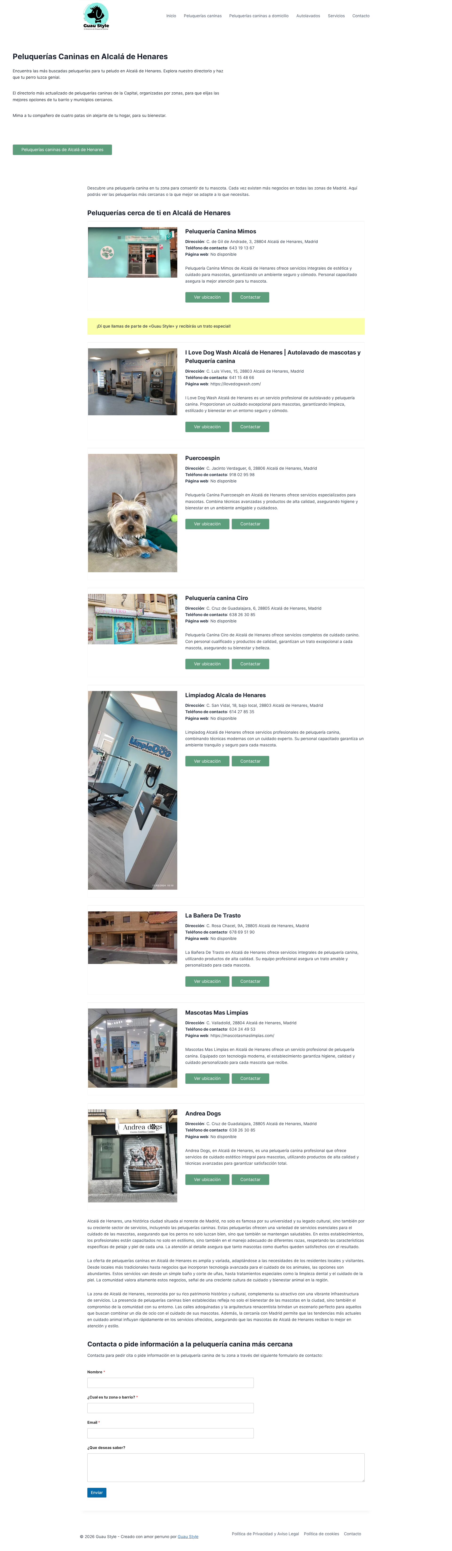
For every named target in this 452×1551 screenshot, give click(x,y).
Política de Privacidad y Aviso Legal (265, 1533)
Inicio (171, 15)
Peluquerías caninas (203, 15)
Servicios (336, 15)
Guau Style (188, 1536)
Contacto (361, 15)
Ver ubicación (207, 297)
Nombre (96, 1372)
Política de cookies (321, 1533)
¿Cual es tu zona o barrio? (112, 1397)
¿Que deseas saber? (106, 1447)
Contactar (250, 297)
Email (93, 1422)
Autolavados (308, 15)
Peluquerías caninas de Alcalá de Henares (62, 149)
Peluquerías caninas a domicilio (259, 15)
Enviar (97, 1492)
